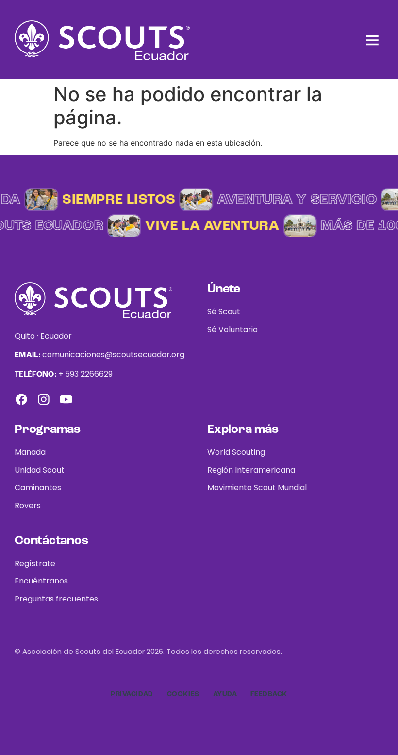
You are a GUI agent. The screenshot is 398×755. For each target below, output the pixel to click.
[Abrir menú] (372, 40)
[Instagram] (43, 399)
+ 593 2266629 (85, 373)
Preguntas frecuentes (56, 598)
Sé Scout (223, 311)
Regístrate (35, 563)
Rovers (28, 505)
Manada (30, 452)
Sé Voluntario (232, 329)
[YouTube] (66, 399)
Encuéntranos (41, 580)
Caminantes (38, 487)
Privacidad (132, 694)
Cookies (183, 694)
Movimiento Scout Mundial (257, 487)
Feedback (268, 694)
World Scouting (236, 452)
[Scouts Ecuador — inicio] (102, 40)
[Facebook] (21, 399)
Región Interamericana (251, 470)
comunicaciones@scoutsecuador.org (113, 354)
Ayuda (225, 694)
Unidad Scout (40, 470)
